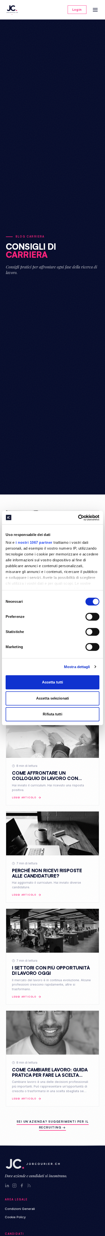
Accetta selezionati (52, 698)
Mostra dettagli (77, 667)
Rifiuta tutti (52, 714)
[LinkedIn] (7, 1185)
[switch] (92, 617)
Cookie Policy (15, 1217)
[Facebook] (22, 1185)
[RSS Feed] (29, 1185)
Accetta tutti (52, 682)
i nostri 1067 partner (34, 542)
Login (77, 9)
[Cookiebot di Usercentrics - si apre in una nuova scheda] (78, 517)
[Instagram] (14, 1185)
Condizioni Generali (20, 1209)
